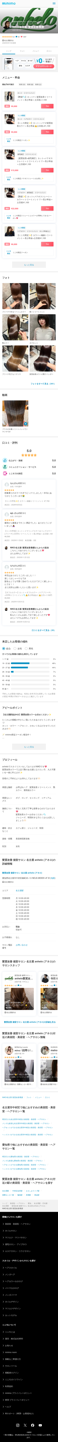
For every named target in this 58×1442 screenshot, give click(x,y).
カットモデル (11, 1315)
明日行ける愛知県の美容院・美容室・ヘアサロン (20, 1156)
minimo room (11, 1352)
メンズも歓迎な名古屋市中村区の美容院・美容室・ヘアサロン (26, 1123)
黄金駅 (36, 1195)
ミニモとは (10, 1331)
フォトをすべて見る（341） (43, 383)
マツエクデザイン (13, 1308)
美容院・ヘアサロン (17, 1203)
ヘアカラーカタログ (14, 1281)
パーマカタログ (12, 1288)
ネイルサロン (11, 1230)
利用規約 (9, 1386)
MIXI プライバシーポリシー (17, 1399)
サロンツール (11, 1365)
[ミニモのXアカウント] (25, 1425)
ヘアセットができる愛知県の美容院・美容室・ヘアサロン (24, 1164)
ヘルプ (8, 1406)
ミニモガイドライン (14, 1379)
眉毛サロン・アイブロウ (16, 1244)
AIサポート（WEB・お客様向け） (20, 1413)
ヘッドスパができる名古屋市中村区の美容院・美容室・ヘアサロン (27, 1134)
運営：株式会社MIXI (14, 1338)
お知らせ (9, 1345)
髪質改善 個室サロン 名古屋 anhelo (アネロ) (28, 1206)
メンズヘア (10, 1274)
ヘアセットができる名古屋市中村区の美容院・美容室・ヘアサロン (27, 1127)
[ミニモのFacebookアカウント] (32, 1426)
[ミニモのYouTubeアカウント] (40, 1425)
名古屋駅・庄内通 (40, 1203)
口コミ (49, 51)
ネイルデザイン (12, 1301)
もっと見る (29, 264)
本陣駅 (28, 1195)
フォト (22, 51)
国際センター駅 (8, 1195)
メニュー (35, 51)
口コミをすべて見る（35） (44, 630)
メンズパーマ (11, 1294)
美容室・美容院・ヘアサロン (18, 1223)
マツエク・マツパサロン (16, 1237)
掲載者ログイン (12, 1372)
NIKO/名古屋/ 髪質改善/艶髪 (12, 1097)
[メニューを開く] (54, 3)
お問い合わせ (22, 944)
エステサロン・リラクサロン (18, 1251)
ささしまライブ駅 (32, 1191)
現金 (18, 926)
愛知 (29, 1203)
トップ (4, 1203)
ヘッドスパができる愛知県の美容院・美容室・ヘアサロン (24, 1169)
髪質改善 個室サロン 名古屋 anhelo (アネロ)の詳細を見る (30, 1021)
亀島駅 (20, 1195)
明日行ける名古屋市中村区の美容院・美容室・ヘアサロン (24, 1119)
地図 (53, 878)
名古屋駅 (5, 1206)
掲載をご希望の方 (13, 1359)
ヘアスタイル (11, 1267)
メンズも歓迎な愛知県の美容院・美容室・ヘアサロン (22, 1160)
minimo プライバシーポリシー (18, 1393)
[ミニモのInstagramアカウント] (17, 1426)
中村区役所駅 (17, 1191)
